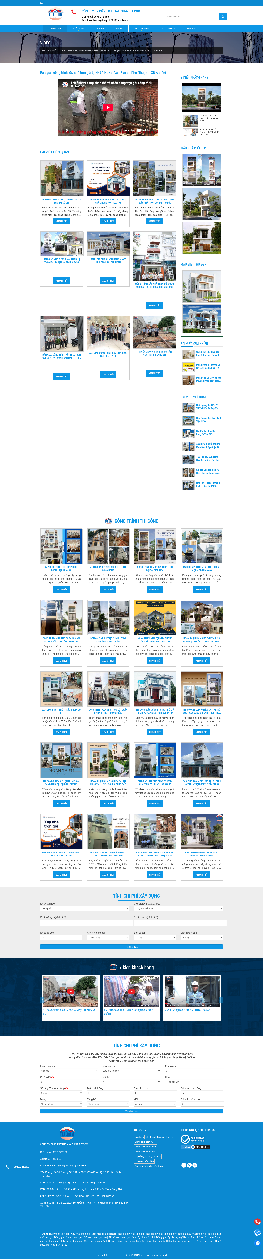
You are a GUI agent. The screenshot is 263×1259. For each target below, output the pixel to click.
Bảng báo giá (142, 28)
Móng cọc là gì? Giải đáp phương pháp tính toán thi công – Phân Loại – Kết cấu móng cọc (208, 379)
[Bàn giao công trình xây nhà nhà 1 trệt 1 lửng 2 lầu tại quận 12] (155, 831)
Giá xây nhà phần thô (143, 1237)
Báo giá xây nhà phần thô (192, 1234)
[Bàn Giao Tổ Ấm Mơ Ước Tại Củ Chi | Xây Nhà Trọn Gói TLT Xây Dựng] (202, 760)
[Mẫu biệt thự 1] (201, 318)
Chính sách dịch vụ (144, 1142)
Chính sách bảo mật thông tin (160, 1137)
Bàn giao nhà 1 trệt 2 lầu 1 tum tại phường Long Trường (108, 640)
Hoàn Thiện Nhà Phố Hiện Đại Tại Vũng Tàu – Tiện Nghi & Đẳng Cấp (108, 783)
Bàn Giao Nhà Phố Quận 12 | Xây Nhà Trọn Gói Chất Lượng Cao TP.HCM (155, 783)
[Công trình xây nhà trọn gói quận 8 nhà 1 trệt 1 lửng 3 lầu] (108, 689)
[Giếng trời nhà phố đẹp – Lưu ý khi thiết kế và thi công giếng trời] (188, 354)
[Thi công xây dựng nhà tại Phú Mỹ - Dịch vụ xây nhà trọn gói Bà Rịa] (155, 689)
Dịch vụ (100, 28)
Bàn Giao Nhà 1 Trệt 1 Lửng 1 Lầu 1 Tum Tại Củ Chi (61, 201)
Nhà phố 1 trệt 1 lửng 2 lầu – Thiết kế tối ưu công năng (208, 484)
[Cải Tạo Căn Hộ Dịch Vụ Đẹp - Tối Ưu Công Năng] (188, 472)
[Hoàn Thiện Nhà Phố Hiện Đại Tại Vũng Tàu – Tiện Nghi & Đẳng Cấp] (108, 760)
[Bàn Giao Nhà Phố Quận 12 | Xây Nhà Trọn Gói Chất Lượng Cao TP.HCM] (155, 760)
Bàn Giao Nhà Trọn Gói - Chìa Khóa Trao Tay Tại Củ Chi (61, 854)
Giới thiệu (78, 28)
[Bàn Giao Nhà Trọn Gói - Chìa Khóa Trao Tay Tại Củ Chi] (61, 831)
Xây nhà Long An (156, 1241)
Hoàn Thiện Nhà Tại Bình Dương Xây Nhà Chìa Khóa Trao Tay (155, 640)
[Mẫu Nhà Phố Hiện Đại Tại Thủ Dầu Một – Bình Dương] (202, 546)
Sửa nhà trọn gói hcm (95, 1237)
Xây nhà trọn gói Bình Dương (100, 1241)
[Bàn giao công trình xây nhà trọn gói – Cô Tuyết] (108, 332)
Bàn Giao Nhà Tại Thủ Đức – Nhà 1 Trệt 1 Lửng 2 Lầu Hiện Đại (108, 854)
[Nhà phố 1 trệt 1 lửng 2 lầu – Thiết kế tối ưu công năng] (188, 485)
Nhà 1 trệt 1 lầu (205, 1241)
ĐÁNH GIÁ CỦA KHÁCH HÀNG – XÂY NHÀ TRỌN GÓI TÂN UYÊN (108, 261)
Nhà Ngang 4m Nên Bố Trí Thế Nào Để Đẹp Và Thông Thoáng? (207, 407)
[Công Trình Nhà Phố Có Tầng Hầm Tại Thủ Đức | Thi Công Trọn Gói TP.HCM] (61, 617)
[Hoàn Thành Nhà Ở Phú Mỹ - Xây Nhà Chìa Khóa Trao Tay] (108, 178)
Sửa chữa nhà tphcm (202, 1237)
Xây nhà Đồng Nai (72, 1241)
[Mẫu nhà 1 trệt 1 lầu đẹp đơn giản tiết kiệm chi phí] (201, 238)
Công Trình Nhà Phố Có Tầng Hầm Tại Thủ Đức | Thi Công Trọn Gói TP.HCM (61, 640)
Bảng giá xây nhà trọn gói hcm (172, 1237)
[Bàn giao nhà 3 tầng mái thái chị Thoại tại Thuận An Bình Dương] (62, 244)
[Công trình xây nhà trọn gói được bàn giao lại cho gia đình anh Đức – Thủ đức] (154, 256)
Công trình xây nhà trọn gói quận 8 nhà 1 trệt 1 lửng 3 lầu (108, 711)
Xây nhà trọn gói (60, 1234)
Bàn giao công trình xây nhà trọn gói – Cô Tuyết (108, 354)
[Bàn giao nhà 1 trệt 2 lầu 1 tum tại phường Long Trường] (108, 617)
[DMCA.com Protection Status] (196, 1146)
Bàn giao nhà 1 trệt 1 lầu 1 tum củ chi (61, 711)
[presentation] (42, 1000)
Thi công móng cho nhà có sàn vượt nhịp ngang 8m (154, 353)
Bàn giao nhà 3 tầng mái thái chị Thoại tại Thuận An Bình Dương (62, 261)
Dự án (119, 28)
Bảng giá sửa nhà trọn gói (68, 1237)
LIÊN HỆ (191, 28)
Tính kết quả (131, 946)
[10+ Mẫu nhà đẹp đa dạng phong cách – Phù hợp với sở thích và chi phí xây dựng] (201, 286)
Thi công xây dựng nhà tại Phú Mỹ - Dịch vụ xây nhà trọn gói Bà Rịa (155, 711)
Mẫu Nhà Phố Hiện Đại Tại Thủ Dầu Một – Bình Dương (201, 569)
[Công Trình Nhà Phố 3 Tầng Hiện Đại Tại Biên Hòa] (155, 546)
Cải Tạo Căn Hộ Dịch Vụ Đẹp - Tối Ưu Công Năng (208, 471)
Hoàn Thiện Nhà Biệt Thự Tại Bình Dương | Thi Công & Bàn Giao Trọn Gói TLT (201, 640)
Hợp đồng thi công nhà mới (148, 1156)
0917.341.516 (21, 1166)
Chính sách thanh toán (145, 1146)
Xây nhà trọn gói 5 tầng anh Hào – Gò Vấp (65, 1010)
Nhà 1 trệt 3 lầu (59, 1244)
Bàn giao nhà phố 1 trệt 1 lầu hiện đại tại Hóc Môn (201, 854)
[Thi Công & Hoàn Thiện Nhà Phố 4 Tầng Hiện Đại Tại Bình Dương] (61, 760)
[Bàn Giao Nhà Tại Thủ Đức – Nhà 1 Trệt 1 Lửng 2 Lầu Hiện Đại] (108, 831)
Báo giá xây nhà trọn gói (131, 1234)
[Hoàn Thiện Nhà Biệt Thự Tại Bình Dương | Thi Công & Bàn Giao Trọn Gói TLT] (202, 617)
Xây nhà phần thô (80, 1234)
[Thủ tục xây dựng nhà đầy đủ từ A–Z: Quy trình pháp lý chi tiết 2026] (188, 459)
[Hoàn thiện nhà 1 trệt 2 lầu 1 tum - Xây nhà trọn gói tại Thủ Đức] (154, 178)
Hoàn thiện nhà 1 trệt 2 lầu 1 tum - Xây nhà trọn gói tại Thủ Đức (154, 201)
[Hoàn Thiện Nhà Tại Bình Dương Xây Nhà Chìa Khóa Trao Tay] (155, 617)
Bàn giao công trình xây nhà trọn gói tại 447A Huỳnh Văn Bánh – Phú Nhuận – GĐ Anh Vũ (61, 356)
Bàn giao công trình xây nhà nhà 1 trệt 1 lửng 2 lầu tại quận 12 (155, 854)
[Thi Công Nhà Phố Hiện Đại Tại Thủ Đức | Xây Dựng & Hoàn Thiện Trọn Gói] (202, 689)
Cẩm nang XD (168, 28)
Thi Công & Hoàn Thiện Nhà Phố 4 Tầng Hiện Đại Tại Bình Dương (61, 783)
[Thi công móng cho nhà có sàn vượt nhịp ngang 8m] (154, 332)
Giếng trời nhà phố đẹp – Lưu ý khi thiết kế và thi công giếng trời (208, 353)
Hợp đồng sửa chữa (144, 1161)
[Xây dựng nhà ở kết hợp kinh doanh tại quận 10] (188, 446)
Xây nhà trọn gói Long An (131, 1241)
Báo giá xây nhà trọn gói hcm (161, 1234)
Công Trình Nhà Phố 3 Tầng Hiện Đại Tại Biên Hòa (155, 569)
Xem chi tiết (61, 221)
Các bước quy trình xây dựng (149, 1166)
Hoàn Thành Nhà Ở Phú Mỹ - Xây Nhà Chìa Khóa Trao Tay (108, 201)
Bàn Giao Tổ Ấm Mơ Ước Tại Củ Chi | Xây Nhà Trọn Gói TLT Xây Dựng (202, 783)
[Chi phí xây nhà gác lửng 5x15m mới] (188, 433)
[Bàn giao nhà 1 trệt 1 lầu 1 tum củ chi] (61, 689)
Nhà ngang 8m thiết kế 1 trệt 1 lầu (208, 420)
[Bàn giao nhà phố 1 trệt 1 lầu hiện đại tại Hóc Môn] (202, 831)
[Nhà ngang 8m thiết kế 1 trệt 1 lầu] (188, 421)
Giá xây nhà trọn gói (119, 1237)
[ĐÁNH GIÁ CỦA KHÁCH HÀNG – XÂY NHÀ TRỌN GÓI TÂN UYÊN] (108, 244)
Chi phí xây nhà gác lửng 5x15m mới (206, 432)
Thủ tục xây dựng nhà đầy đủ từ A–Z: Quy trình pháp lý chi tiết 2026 (208, 458)
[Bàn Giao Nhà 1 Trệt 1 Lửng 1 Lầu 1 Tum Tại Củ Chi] (62, 178)
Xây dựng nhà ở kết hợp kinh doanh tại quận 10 (208, 445)
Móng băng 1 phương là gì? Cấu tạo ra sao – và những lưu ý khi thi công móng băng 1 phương (208, 366)
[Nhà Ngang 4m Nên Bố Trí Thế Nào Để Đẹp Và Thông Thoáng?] (188, 408)
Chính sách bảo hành (145, 1151)
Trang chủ (55, 28)
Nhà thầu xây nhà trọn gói (181, 1241)
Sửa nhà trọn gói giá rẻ (104, 1234)
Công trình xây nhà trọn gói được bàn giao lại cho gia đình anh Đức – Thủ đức (154, 285)
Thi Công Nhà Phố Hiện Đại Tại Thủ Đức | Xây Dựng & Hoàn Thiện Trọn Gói (202, 711)
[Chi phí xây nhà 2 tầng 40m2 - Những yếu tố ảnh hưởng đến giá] (201, 204)
